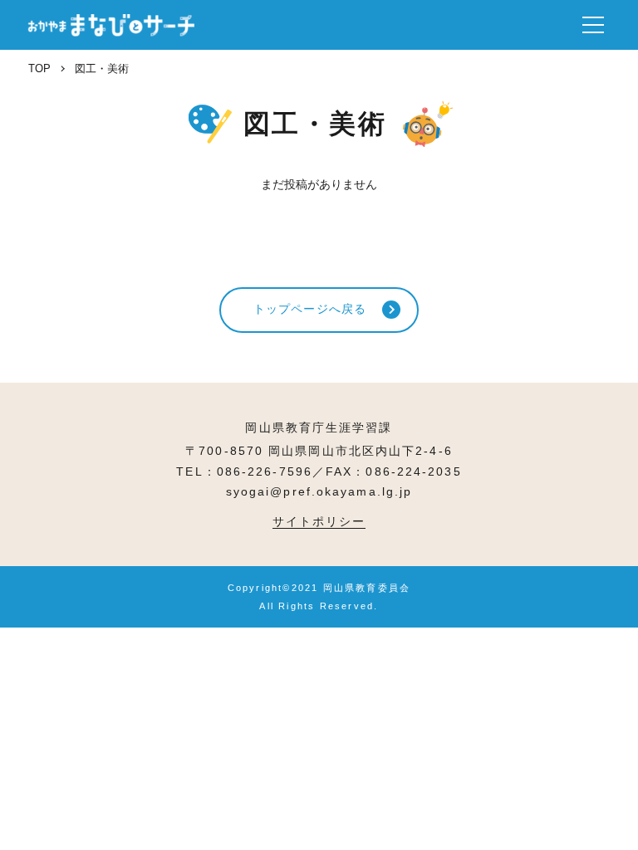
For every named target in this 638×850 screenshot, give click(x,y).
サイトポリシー (319, 521)
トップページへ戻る (309, 308)
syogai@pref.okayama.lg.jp (319, 491)
